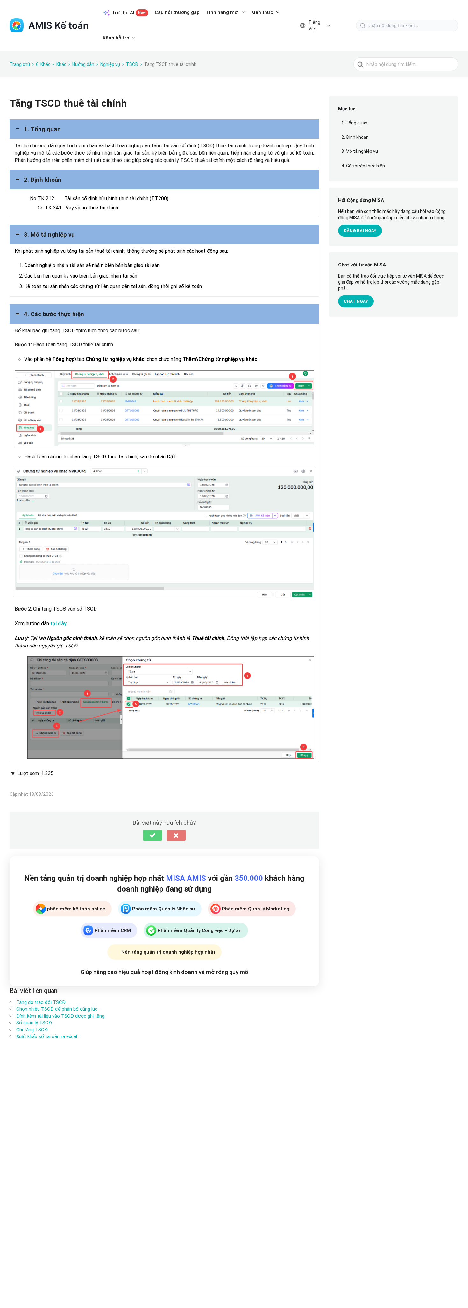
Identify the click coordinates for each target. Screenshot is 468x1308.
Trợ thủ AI (129, 13)
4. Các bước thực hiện (363, 166)
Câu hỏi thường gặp (177, 12)
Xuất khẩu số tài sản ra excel (46, 1036)
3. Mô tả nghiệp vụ (359, 151)
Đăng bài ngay (360, 231)
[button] (164, 129)
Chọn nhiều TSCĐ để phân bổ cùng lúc (56, 1009)
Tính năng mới (222, 12)
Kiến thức (262, 12)
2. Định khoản (355, 137)
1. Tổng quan (354, 123)
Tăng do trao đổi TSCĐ (41, 1002)
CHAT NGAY (356, 301)
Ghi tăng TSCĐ (32, 1030)
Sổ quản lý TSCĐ (34, 1023)
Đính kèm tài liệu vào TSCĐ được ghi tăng (60, 1016)
